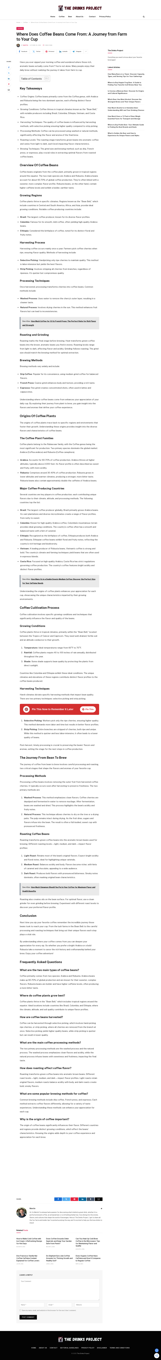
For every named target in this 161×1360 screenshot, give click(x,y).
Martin (25, 45)
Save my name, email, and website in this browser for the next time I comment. (49, 1310)
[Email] (9, 90)
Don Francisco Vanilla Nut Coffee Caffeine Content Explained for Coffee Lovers (27, 1258)
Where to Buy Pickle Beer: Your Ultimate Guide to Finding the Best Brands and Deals (126, 126)
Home (52, 16)
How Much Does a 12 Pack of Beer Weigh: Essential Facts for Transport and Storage (124, 117)
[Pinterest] (9, 84)
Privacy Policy (105, 16)
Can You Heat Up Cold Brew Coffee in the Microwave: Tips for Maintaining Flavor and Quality (88, 1242)
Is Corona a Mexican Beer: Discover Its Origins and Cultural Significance (126, 92)
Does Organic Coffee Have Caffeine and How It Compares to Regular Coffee (88, 1258)
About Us (79, 16)
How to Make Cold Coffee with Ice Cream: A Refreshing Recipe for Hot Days (29, 1241)
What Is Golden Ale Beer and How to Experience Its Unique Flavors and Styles (123, 134)
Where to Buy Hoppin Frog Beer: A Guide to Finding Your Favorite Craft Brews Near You (125, 83)
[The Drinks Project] (80, 8)
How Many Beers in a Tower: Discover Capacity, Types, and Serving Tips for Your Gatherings (126, 75)
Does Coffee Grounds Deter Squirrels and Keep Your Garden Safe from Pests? (59, 1241)
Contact (92, 16)
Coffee (62, 16)
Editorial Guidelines (69, 1348)
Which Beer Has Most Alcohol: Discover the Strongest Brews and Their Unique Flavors (125, 100)
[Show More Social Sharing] (86, 51)
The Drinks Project (83, 1353)
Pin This (89, 709)
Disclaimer (102, 1348)
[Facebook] (9, 67)
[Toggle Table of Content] (45, 78)
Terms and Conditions (120, 1348)
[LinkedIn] (9, 78)
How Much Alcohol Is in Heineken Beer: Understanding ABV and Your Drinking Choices (126, 109)
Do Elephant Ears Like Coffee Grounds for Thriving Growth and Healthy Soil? (59, 1258)
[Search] (143, 16)
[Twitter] (9, 73)
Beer (70, 16)
